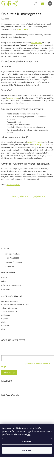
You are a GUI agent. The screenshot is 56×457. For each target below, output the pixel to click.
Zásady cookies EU (9, 311)
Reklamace (5, 315)
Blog (3, 329)
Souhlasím (27, 450)
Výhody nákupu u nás (9, 308)
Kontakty (5, 325)
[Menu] (50, 3)
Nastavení (27, 441)
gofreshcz (9, 266)
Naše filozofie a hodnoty (11, 285)
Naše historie (6, 289)
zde (28, 434)
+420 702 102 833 (12, 258)
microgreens (22, 29)
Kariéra (4, 277)
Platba (4, 322)
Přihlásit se (9, 372)
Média (3, 281)
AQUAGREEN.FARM (34, 142)
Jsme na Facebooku (13, 262)
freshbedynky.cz (13, 184)
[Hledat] (35, 3)
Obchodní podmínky (9, 301)
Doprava (4, 318)
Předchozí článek (19, 196)
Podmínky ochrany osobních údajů (15, 304)
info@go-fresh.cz (12, 254)
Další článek (39, 196)
